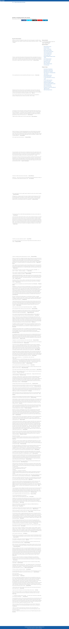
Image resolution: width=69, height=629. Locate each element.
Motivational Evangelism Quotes (48, 82)
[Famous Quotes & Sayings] (2, 1)
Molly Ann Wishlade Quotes (48, 63)
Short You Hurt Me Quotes (48, 86)
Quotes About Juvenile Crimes (48, 70)
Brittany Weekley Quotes (47, 46)
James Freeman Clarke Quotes (48, 51)
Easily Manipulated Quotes (48, 75)
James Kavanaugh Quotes (48, 52)
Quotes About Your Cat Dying (48, 71)
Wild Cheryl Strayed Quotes (48, 89)
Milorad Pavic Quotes (47, 61)
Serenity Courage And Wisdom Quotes (49, 83)
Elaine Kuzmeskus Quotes (48, 50)
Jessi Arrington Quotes (47, 55)
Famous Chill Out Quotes (47, 76)
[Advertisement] (34, 9)
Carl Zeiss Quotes (46, 47)
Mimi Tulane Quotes (47, 62)
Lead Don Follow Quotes (47, 81)
